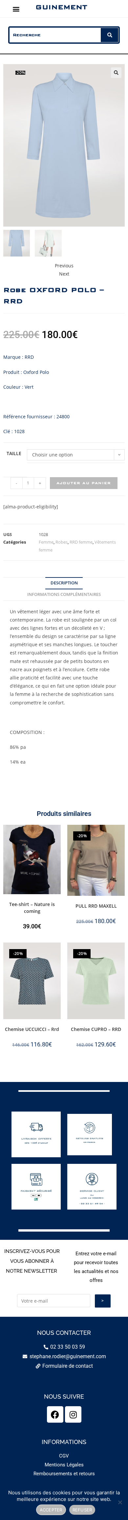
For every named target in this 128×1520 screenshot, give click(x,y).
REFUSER (82, 1509)
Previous (64, 265)
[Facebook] (55, 1414)
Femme (46, 542)
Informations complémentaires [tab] (64, 594)
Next (64, 274)
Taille (14, 453)
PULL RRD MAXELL (96, 906)
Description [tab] (64, 583)
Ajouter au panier (83, 483)
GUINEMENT (61, 7)
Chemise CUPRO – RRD (96, 1029)
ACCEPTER (51, 1509)
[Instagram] (73, 1414)
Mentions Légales (64, 1465)
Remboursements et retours (64, 1474)
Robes (61, 542)
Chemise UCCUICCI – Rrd (32, 1029)
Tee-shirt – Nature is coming (32, 907)
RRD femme (81, 542)
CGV (64, 1456)
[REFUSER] (120, 1502)
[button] (16, 8)
